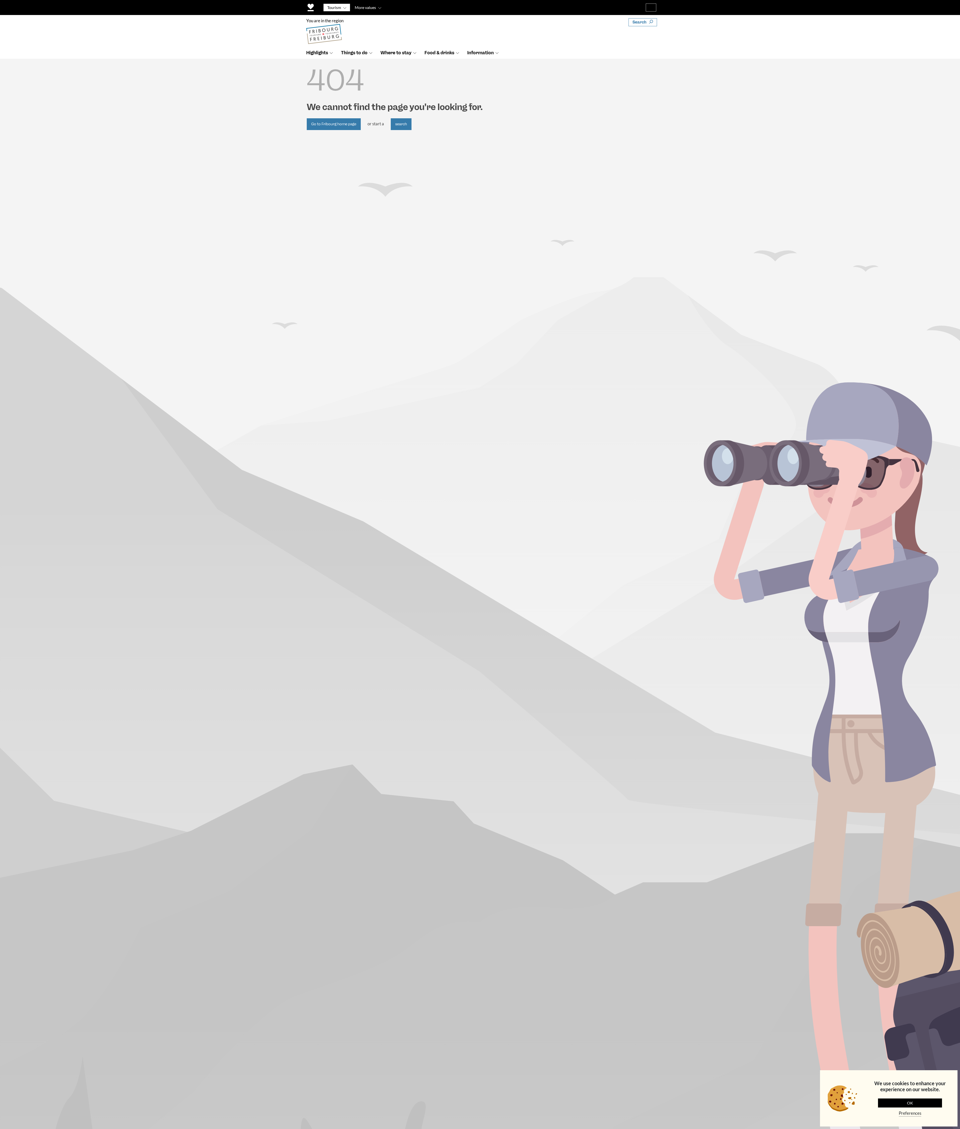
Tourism (334, 7)
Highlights (317, 53)
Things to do (354, 53)
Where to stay (396, 53)
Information (480, 53)
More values (365, 7)
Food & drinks (439, 53)
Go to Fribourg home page (333, 124)
